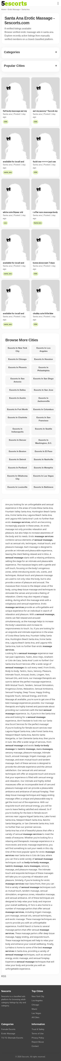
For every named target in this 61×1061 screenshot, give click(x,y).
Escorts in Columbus (43, 409)
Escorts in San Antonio (17, 380)
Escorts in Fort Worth (17, 409)
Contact (35, 1046)
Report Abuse (38, 1042)
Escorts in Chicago (17, 359)
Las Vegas (36, 1013)
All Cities (35, 1017)
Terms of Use (38, 1033)
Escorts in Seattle (43, 429)
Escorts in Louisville (17, 487)
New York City (38, 996)
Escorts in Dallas (17, 390)
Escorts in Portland (17, 467)
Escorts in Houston (43, 359)
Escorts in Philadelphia (43, 369)
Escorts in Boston (17, 451)
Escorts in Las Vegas (43, 476)
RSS (3, 976)
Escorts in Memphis (43, 467)
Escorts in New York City (17, 349)
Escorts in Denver (17, 440)
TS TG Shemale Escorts (12, 1038)
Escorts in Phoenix (17, 367)
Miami (34, 1009)
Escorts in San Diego (43, 378)
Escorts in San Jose (43, 390)
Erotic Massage (14, 9)
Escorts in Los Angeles (43, 349)
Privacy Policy (38, 1038)
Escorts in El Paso (43, 451)
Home (3, 9)
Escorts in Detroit (17, 459)
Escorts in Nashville (43, 459)
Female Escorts (8, 1029)
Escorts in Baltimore (43, 487)
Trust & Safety (38, 1029)
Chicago (35, 1005)
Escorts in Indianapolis (17, 430)
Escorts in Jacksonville (43, 399)
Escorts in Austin (17, 398)
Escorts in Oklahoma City (17, 477)
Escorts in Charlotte (17, 417)
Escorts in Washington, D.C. (43, 441)
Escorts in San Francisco (43, 419)
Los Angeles (37, 1000)
